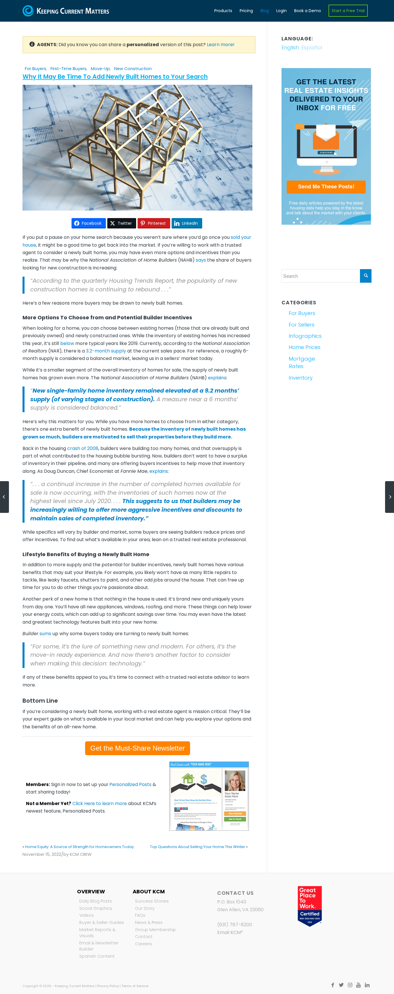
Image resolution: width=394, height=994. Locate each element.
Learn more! (220, 44)
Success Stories (152, 901)
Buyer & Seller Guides (101, 922)
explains (217, 377)
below (67, 343)
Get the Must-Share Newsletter (137, 748)
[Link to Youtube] (358, 985)
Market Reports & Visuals (97, 933)
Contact (144, 936)
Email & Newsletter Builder (99, 946)
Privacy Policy (108, 986)
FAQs (140, 915)
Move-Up (100, 69)
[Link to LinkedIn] (367, 985)
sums (45, 633)
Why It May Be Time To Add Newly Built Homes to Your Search (115, 76)
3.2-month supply (106, 351)
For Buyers (35, 69)
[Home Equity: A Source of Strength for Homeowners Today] (4, 497)
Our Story (145, 908)
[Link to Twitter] (341, 985)
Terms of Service (134, 986)
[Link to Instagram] (350, 985)
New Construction (133, 69)
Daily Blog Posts (95, 901)
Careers (143, 944)
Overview (91, 891)
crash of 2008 (82, 448)
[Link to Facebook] (332, 985)
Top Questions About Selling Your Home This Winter (197, 846)
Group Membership (155, 930)
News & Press (149, 922)
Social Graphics (95, 908)
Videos (86, 915)
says (201, 260)
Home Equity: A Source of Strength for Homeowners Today (79, 846)
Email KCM (229, 932)
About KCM (149, 891)
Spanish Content (97, 956)
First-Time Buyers (68, 69)
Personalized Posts (130, 784)
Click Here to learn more (99, 803)
